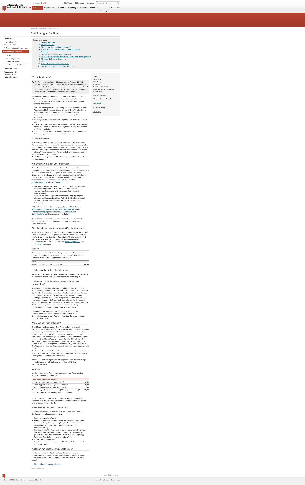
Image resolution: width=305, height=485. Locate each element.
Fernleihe (7, 55)
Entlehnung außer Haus (13, 52)
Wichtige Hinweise (47, 45)
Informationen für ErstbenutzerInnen (11, 43)
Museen (61, 8)
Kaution (43, 52)
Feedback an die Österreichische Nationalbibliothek (10, 74)
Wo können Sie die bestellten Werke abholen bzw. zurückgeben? (65, 57)
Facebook (81, 3)
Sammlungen (49, 8)
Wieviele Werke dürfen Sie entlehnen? (55, 54)
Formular (58, 182)
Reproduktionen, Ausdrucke (14, 65)
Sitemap (106, 480)
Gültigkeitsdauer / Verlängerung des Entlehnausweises (61, 49)
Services (83, 8)
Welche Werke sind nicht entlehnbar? (55, 64)
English (43, 3)
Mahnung (44, 61)
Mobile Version (67, 3)
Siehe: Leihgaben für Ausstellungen (47, 464)
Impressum (115, 480)
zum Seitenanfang (111, 475)
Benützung (43, 28)
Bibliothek (36, 8)
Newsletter (91, 3)
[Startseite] (30, 7)
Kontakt (93, 8)
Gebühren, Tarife (10, 68)
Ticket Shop (114, 8)
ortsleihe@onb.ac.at (39, 182)
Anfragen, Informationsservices (16, 48)
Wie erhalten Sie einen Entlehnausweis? (56, 47)
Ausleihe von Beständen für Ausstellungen (56, 66)
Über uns (103, 11)
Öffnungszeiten (97, 103)
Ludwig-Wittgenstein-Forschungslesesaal (12, 60)
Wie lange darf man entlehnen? (52, 59)
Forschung (72, 8)
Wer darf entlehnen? (48, 42)
